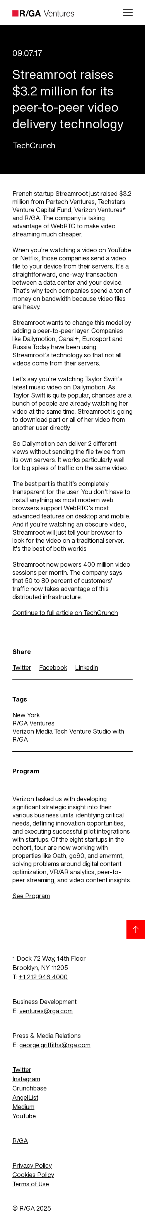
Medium (23, 1107)
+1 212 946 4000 (43, 977)
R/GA (20, 1141)
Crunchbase (29, 1088)
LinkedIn (86, 668)
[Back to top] (135, 929)
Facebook (53, 668)
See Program (31, 896)
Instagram (26, 1079)
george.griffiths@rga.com (54, 1045)
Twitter (21, 668)
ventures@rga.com (46, 1011)
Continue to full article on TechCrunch (65, 613)
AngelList (25, 1098)
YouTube (24, 1116)
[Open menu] (125, 12)
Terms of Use (30, 1184)
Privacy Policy (32, 1166)
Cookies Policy (33, 1175)
